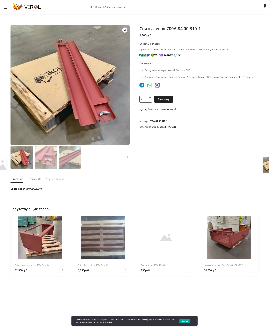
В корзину (163, 99)
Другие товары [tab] (55, 179)
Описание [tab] (17, 179)
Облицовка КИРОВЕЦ (164, 126)
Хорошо (184, 321)
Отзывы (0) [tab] (34, 179)
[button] (124, 30)
